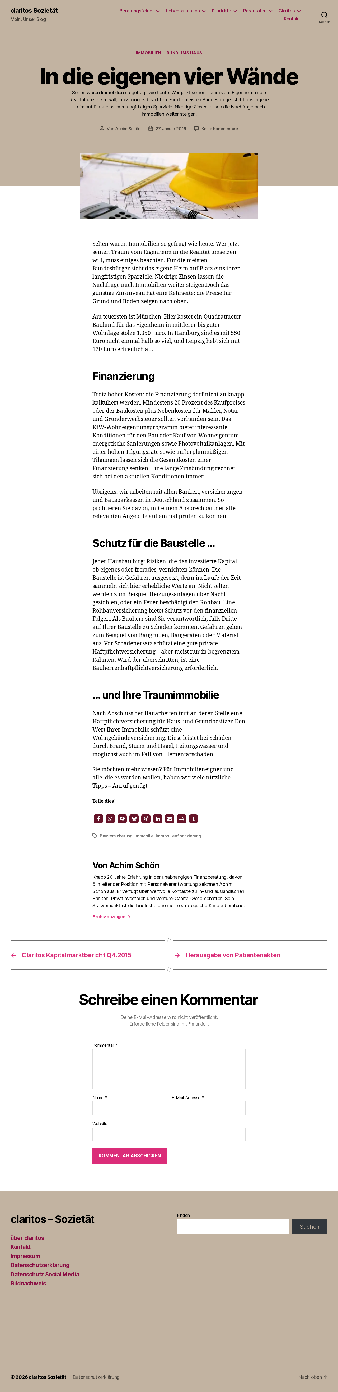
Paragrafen (255, 10)
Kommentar (105, 1045)
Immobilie (144, 835)
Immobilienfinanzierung (178, 835)
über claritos (27, 1238)
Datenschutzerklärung (40, 1265)
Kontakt (292, 18)
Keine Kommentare (219, 128)
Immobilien (148, 53)
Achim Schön (127, 128)
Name (99, 1097)
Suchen (310, 1226)
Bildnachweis (28, 1283)
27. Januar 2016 (171, 128)
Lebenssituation (183, 10)
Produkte (221, 10)
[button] (98, 818)
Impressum (25, 1256)
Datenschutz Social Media (45, 1274)
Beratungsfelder (137, 10)
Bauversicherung (116, 835)
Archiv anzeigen (111, 916)
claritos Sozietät (34, 10)
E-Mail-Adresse (188, 1097)
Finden (183, 1215)
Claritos (287, 10)
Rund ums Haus (184, 53)
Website (99, 1123)
